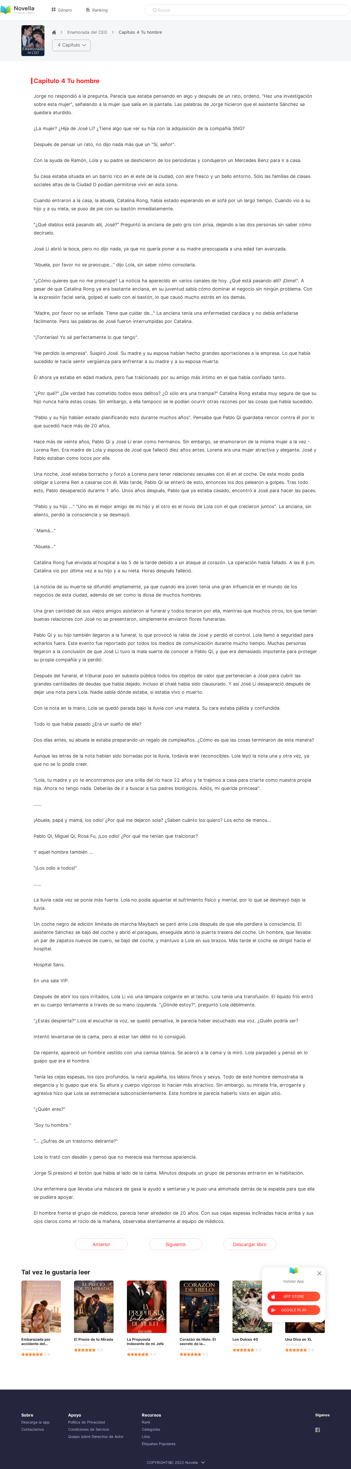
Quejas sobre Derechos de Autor (96, 1436)
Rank (146, 1422)
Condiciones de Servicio (88, 1429)
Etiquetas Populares (159, 1443)
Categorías (151, 1429)
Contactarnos (32, 1429)
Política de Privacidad (86, 1422)
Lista (146, 1436)
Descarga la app (35, 1422)
